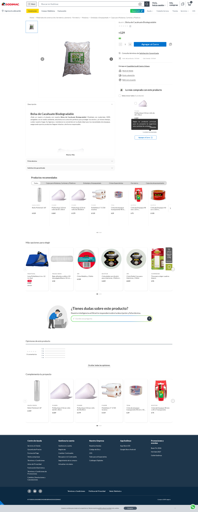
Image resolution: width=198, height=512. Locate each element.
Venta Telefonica (115, 491)
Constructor (32, 11)
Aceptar (130, 508)
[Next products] (173, 269)
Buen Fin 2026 (156, 448)
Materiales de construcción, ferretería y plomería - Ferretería (58, 18)
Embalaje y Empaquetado (100, 18)
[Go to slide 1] (97, 294)
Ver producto (37, 287)
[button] (94, 4)
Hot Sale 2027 (156, 452)
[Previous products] (25, 269)
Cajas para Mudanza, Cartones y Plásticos (125, 18)
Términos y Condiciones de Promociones (37, 472)
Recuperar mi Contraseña (67, 457)
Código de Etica (94, 449)
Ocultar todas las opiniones (99, 365)
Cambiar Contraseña (65, 453)
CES (90, 453)
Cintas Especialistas (116, 183)
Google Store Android (128, 449)
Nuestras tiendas (95, 446)
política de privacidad (104, 508)
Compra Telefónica (48, 11)
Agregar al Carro (150, 44)
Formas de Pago (33, 453)
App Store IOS (125, 446)
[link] (39, 208)
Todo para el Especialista (98, 457)
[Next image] (111, 59)
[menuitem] (148, 11)
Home (32, 18)
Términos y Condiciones (36, 460)
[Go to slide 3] (100, 425)
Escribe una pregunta (84, 318)
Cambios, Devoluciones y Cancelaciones (36, 478)
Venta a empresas (34, 457)
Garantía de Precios (34, 449)
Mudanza (85, 18)
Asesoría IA (136, 11)
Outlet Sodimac (156, 455)
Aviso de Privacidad (34, 464)
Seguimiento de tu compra (67, 460)
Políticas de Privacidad (97, 491)
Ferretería (134, 183)
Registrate (62, 449)
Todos (36, 183)
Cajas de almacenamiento (155, 183)
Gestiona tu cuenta (65, 446)
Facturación (62, 11)
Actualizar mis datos (65, 464)
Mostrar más (70, 155)
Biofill (121, 22)
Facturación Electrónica (36, 468)
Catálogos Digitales (96, 460)
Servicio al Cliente (34, 446)
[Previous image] (42, 59)
